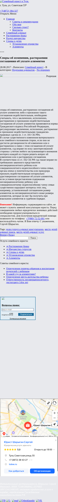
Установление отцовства (25, 44)
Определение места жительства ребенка (27, 277)
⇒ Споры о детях (15, 252)
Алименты (18, 46)
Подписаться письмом (18, 318)
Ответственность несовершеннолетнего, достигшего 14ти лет (27, 281)
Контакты (17, 30)
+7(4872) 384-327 (9, 11)
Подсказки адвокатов (23, 70)
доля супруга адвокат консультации (24, 229)
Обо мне (16, 24)
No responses (43, 70)
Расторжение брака (16, 35)
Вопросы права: (11, 305)
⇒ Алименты (13, 258)
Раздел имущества (15, 38)
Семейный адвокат (16, 32)
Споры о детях (14, 41)
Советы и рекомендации (25, 21)
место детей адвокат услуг (30, 232)
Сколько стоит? (20, 27)
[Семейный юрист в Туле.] (14, 1)
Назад (11, 235)
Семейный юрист (34, 67)
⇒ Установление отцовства (20, 255)
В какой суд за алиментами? (21, 274)
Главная (10, 19)
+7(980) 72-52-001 (35, 218)
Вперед (4, 235)
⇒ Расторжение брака (17, 246)
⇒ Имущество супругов (18, 249)
